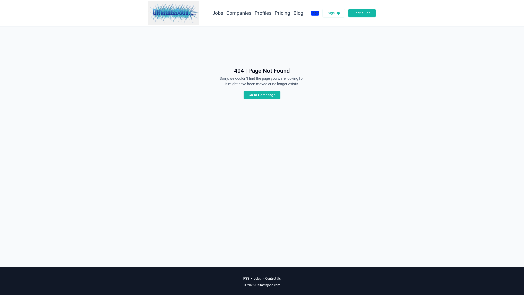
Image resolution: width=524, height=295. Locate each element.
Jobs (217, 13)
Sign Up (334, 13)
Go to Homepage (262, 95)
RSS (246, 278)
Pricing (282, 13)
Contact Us (273, 278)
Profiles (263, 13)
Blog (298, 13)
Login (315, 13)
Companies (238, 13)
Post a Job (361, 13)
